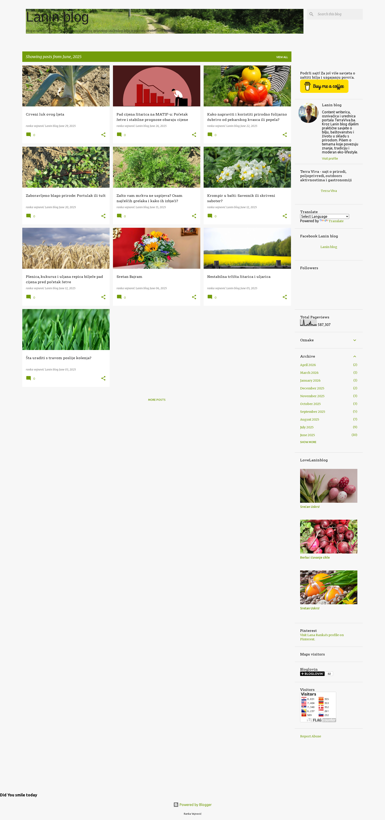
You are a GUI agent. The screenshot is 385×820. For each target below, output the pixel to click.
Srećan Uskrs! (310, 507)
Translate (336, 221)
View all (282, 57)
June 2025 (307, 435)
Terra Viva (329, 191)
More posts (157, 399)
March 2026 (309, 373)
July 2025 (307, 427)
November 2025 (312, 396)
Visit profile (330, 158)
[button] (103, 135)
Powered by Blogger (195, 805)
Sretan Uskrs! (309, 608)
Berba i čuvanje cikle (315, 557)
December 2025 (312, 388)
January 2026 (310, 380)
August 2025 (309, 419)
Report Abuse (310, 736)
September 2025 (312, 412)
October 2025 (310, 404)
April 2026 (308, 365)
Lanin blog (57, 16)
